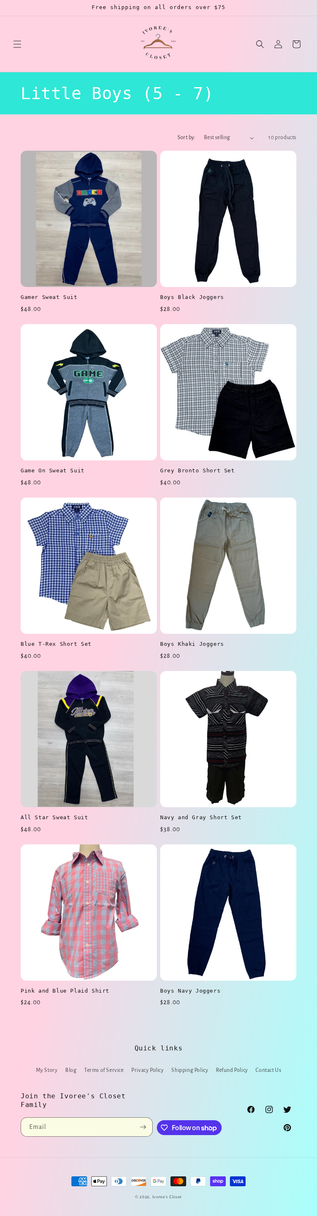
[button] (17, 44)
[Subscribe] (143, 1127)
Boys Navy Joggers (190, 991)
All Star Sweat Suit (54, 817)
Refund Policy (232, 1070)
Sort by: (186, 137)
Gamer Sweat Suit (49, 297)
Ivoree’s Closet (167, 1197)
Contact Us (268, 1070)
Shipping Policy (189, 1070)
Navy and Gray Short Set (201, 817)
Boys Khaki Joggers (192, 644)
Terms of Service (104, 1070)
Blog (70, 1070)
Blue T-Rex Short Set (56, 644)
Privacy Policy (147, 1070)
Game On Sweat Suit (53, 470)
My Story (47, 1070)
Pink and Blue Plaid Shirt (65, 991)
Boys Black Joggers (192, 297)
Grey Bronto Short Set (197, 470)
